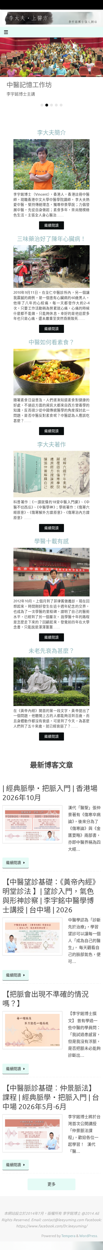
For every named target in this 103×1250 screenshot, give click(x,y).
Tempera (68, 1236)
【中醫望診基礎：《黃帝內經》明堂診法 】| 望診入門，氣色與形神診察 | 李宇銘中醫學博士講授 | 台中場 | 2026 (50, 896)
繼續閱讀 (51, 225)
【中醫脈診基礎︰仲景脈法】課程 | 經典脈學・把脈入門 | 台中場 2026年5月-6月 (50, 1097)
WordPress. (88, 1236)
